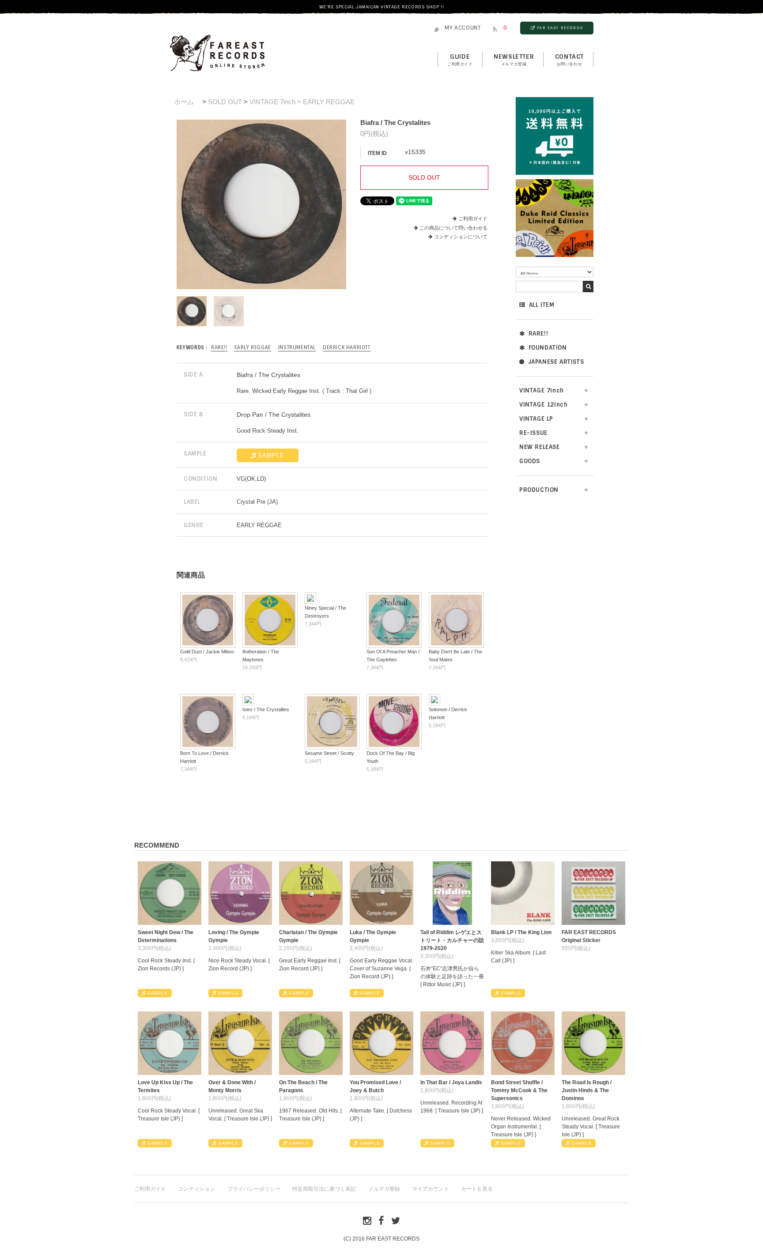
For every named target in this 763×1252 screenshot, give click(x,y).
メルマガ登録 (384, 1189)
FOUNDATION (548, 347)
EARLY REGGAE (252, 347)
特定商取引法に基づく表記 (324, 1189)
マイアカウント (430, 1189)
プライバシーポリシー (253, 1189)
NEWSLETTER (514, 60)
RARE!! (538, 333)
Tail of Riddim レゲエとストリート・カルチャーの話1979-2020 (452, 940)
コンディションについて (460, 236)
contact (569, 60)
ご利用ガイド (472, 218)
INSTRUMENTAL (297, 347)
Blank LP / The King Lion (521, 932)
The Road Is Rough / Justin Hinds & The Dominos (587, 1090)
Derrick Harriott (346, 347)
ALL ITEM (542, 305)
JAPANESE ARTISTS (556, 362)
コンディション (196, 1189)
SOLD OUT (225, 102)
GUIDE (460, 60)
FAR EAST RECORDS (560, 27)
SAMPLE (271, 455)
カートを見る (477, 1189)
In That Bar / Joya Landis (451, 1082)
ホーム (184, 102)
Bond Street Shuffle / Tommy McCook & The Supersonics (519, 1090)
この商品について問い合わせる (453, 227)
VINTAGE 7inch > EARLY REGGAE (302, 102)
